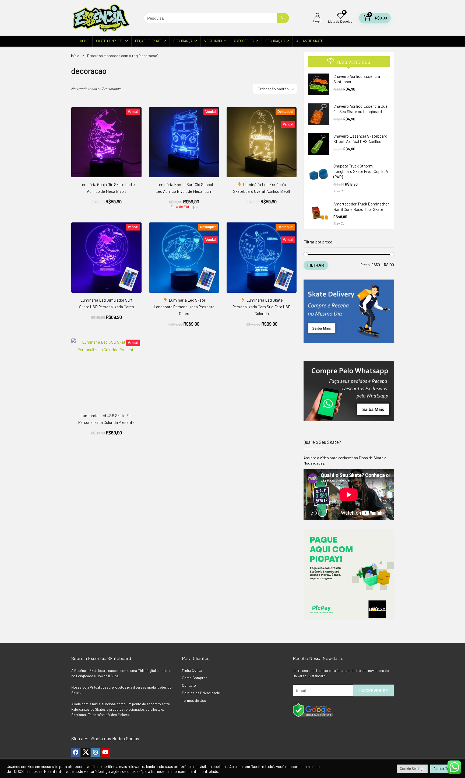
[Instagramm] (95, 752)
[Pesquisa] (283, 18)
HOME (84, 41)
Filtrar (315, 265)
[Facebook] (75, 752)
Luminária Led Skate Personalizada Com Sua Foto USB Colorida (261, 307)
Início (75, 55)
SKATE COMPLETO (110, 41)
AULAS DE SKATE (309, 41)
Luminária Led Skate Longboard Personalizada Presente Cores (184, 307)
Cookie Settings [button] (412, 768)
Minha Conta (192, 670)
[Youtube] (105, 752)
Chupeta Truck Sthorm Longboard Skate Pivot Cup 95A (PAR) (360, 171)
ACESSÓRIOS (244, 41)
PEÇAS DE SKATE (148, 41)
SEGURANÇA (183, 41)
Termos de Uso (194, 700)
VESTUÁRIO (213, 41)
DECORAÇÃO (275, 41)
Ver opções (106, 207)
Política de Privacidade (201, 692)
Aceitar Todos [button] (444, 768)
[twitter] (85, 752)
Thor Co (338, 191)
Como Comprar (194, 677)
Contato (189, 685)
